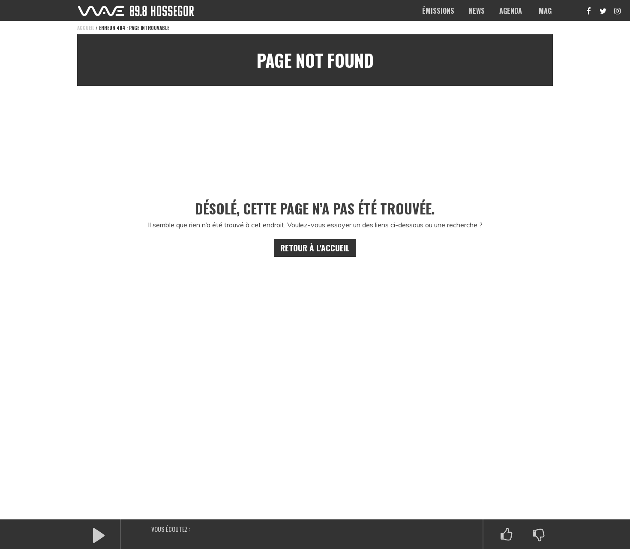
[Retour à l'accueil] (136, 11)
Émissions (438, 11)
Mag (545, 11)
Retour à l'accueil (315, 247)
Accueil (85, 27)
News (477, 11)
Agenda (510, 11)
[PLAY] (98, 535)
